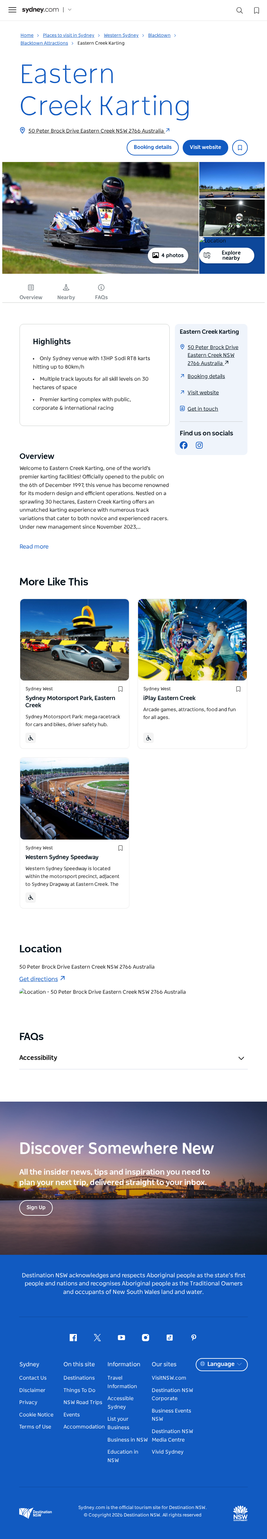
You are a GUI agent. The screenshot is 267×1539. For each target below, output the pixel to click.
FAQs (101, 297)
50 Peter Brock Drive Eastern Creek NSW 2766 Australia (96, 131)
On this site (79, 1365)
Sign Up (36, 1207)
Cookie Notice (36, 1414)
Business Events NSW (171, 1415)
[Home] (40, 10)
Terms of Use (35, 1426)
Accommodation (84, 1426)
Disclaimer (32, 1390)
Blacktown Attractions (44, 43)
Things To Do (79, 1390)
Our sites (164, 1365)
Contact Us (33, 1378)
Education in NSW (122, 1456)
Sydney (29, 1365)
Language (220, 1364)
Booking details (153, 147)
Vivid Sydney (168, 1452)
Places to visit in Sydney (68, 35)
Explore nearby (231, 255)
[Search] (240, 12)
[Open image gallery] (100, 273)
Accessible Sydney (120, 1403)
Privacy (28, 1402)
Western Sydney (121, 35)
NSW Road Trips (82, 1402)
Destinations (79, 1378)
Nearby (66, 297)
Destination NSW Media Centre (172, 1436)
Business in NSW (127, 1440)
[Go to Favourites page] (256, 10)
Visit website (205, 147)
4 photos (173, 255)
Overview (31, 297)
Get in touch (203, 409)
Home (27, 35)
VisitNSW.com (169, 1378)
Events (71, 1414)
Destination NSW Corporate (172, 1394)
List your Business (118, 1423)
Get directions (38, 979)
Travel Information (122, 1382)
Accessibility (38, 1058)
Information (123, 1365)
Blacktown (159, 35)
